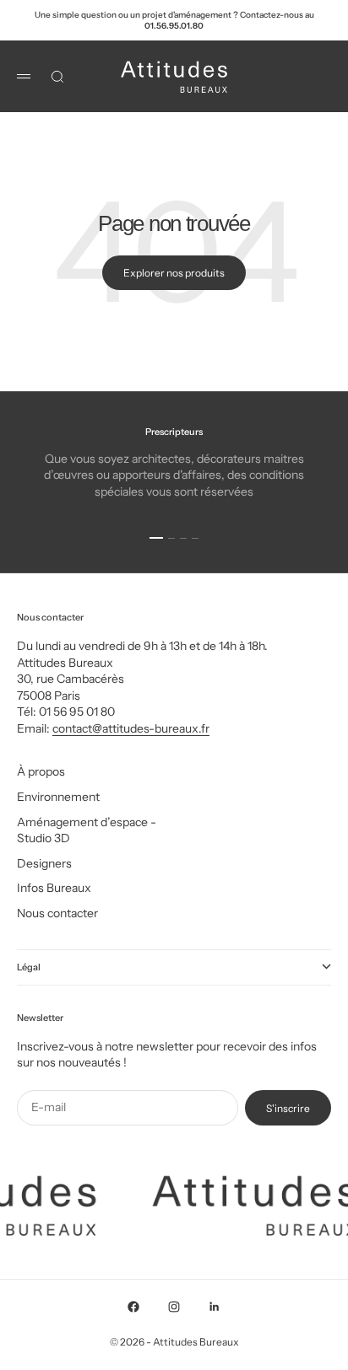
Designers (44, 863)
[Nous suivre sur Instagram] (174, 1307)
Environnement (58, 796)
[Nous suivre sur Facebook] (133, 1307)
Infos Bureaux (54, 887)
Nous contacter (57, 913)
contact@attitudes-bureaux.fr (130, 728)
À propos (41, 771)
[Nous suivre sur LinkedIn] (214, 1307)
